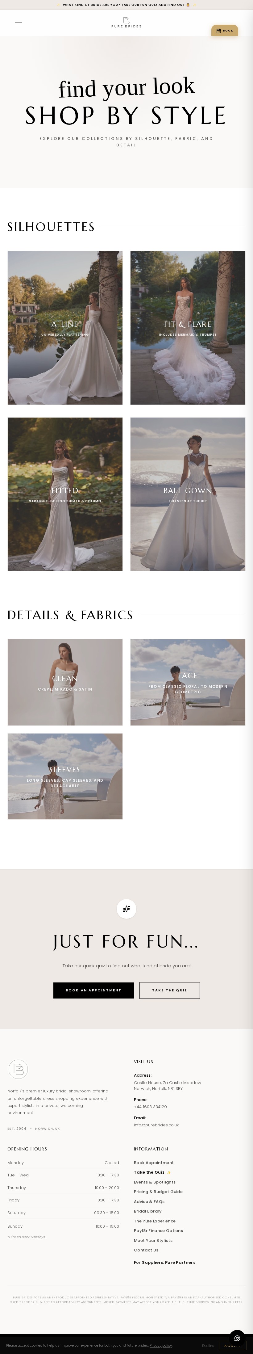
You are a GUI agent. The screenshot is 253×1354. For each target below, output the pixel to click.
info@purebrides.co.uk (156, 1125)
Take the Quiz (170, 990)
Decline (208, 1345)
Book (228, 30)
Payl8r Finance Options (158, 1231)
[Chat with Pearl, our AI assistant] (237, 1338)
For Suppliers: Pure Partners (164, 1262)
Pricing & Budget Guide (158, 1192)
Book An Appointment (94, 990)
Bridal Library (148, 1211)
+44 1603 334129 (150, 1107)
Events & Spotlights (155, 1182)
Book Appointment (154, 1163)
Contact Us (146, 1250)
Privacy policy (161, 1345)
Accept (233, 1345)
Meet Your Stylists (153, 1240)
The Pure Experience (155, 1221)
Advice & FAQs (149, 1202)
